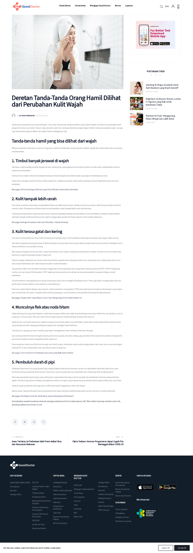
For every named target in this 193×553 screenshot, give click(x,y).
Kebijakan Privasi (122, 517)
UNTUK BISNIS (16, 475)
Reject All (165, 548)
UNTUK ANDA (58, 475)
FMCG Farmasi (103, 510)
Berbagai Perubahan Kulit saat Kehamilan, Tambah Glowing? (44, 222)
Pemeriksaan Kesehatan (58, 507)
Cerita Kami (78, 493)
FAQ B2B (35, 520)
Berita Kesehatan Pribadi (122, 490)
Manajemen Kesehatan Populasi (41, 502)
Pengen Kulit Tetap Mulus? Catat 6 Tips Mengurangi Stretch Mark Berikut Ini (51, 298)
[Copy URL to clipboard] (43, 422)
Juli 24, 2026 (150, 122)
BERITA (118, 475)
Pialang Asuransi (104, 498)
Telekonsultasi (38, 493)
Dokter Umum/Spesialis (62, 490)
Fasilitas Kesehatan (106, 494)
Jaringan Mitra (15, 494)
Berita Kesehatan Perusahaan (122, 483)
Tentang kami (79, 497)
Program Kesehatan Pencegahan (40, 508)
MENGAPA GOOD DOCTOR (80, 477)
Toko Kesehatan (59, 494)
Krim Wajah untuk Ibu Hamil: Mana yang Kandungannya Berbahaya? (47, 396)
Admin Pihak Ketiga (105, 506)
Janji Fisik (57, 512)
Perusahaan (14, 486)
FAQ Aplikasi (120, 513)
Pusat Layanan (121, 509)
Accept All (182, 548)
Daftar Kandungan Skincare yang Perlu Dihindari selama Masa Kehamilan (49, 189)
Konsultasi (57, 486)
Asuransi (13, 490)
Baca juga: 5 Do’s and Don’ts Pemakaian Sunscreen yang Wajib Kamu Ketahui (42, 353)
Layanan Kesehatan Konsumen (40, 515)
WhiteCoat (78, 516)
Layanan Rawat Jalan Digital (40, 487)
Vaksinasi (56, 502)
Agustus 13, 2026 (152, 91)
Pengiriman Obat (39, 497)
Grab (76, 505)
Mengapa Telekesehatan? (84, 489)
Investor (77, 501)
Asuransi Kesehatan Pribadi (61, 518)
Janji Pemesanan (60, 498)
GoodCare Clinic (38, 524)
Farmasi (101, 502)
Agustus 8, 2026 (151, 108)
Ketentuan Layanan (123, 521)
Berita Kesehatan (60, 523)
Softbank (77, 509)
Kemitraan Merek (39, 528)
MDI (75, 512)
